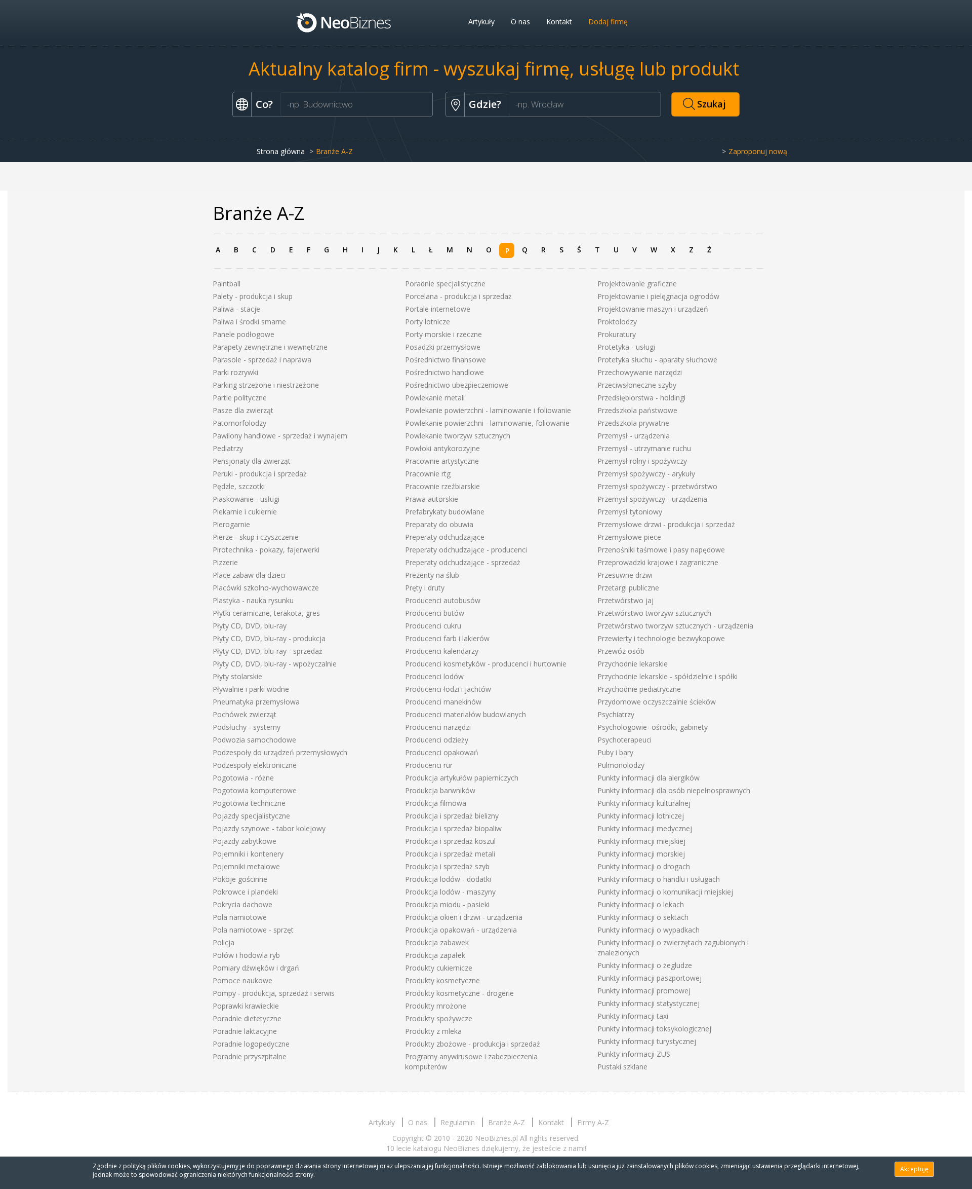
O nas (520, 21)
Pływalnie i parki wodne (251, 689)
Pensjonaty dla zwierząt (252, 461)
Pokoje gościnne (240, 879)
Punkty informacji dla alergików (648, 778)
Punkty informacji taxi (632, 1016)
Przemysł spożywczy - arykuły (646, 473)
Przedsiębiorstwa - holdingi (641, 397)
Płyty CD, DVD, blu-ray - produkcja (269, 638)
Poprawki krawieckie (246, 1006)
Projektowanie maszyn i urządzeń (652, 309)
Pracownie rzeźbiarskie (442, 486)
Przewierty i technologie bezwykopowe (661, 638)
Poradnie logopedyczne (251, 1044)
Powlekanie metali (435, 397)
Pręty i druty (424, 587)
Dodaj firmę (608, 21)
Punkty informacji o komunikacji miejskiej (665, 892)
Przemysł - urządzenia (633, 435)
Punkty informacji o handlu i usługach (658, 879)
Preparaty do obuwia (439, 524)
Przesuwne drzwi (625, 575)
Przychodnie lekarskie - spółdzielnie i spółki (667, 676)
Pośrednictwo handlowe (444, 372)
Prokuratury (616, 334)
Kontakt (559, 21)
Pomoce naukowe (242, 980)
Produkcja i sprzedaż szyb (447, 866)
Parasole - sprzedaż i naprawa (262, 359)
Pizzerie (225, 562)
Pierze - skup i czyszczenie (256, 537)
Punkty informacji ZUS (633, 1054)
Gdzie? (485, 104)
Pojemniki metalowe (246, 866)
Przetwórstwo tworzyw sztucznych (654, 613)
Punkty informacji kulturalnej (644, 803)
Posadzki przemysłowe (442, 347)
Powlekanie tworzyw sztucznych (457, 435)
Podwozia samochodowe (254, 740)
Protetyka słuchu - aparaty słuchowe (657, 359)
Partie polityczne (240, 397)
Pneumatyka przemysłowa (256, 702)
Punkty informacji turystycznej (646, 1041)
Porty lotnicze (427, 321)
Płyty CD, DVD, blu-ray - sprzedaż (267, 651)
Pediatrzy (228, 448)
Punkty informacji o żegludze (644, 965)
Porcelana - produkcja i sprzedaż (458, 296)
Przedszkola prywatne (633, 423)
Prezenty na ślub (432, 575)
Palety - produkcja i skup (253, 296)
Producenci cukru (433, 625)
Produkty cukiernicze (438, 968)
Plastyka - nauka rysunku (253, 600)
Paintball (226, 283)
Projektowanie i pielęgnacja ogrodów (658, 296)
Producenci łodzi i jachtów (448, 689)
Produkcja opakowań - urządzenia (461, 930)
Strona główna (281, 151)
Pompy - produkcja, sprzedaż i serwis (274, 993)
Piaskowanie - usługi (246, 499)
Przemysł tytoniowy (629, 511)
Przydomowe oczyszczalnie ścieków (656, 702)
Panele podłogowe (243, 334)
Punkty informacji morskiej (641, 854)
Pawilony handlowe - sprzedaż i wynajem (280, 435)
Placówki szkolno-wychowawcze (266, 587)
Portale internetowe (437, 309)
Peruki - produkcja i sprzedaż (260, 473)
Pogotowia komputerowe (255, 790)
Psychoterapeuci (624, 740)
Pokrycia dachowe (242, 904)
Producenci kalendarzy (441, 651)
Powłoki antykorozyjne (442, 448)
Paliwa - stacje (236, 309)
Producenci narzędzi (438, 727)
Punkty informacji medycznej (644, 828)
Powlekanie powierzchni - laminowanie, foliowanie (487, 423)
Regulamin (457, 1122)
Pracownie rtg (428, 473)
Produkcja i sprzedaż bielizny (452, 816)
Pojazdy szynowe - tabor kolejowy (269, 828)
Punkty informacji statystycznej (648, 1003)
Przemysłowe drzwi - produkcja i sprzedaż (666, 524)
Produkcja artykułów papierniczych (461, 778)
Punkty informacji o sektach (642, 917)
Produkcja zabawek (437, 942)
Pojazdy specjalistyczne (251, 816)
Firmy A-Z (593, 1122)
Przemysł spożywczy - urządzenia (652, 499)
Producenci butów (434, 613)
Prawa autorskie (431, 499)
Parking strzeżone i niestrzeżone (266, 385)
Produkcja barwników (440, 790)
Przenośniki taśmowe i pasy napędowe (661, 549)
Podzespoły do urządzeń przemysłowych (280, 752)
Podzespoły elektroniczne (255, 765)
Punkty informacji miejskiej (641, 841)
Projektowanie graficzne (637, 283)
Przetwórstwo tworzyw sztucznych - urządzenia (675, 625)
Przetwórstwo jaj (625, 600)
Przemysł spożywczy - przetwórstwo (657, 486)
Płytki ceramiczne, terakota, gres (266, 613)
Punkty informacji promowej (644, 990)
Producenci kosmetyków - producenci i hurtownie (485, 663)
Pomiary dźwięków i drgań (256, 968)
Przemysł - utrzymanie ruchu (644, 448)
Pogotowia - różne (243, 778)
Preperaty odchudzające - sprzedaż (462, 562)
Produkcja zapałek (435, 955)
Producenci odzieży (436, 740)
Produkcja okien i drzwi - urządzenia (463, 917)
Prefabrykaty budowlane (444, 511)
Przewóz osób (620, 651)
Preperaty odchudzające (444, 537)
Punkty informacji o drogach (643, 866)
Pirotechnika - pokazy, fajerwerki (266, 549)
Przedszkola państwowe (637, 410)
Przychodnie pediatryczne (639, 689)
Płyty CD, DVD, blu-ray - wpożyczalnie (275, 663)
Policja (223, 942)
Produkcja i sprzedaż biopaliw (453, 828)
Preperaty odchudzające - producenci (466, 549)
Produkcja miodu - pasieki (447, 904)
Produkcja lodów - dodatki (448, 879)
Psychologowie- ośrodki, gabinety (652, 727)
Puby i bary (615, 752)
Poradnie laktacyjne (245, 1031)
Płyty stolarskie (237, 676)
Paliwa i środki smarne (249, 321)
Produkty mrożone (435, 1006)
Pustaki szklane (622, 1066)
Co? (264, 104)
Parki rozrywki (235, 372)
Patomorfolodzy (239, 423)
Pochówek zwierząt (244, 714)
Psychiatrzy (615, 714)
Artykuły (481, 21)
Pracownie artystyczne (442, 461)
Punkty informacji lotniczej (640, 816)
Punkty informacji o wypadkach (648, 930)
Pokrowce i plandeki (245, 892)
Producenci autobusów (442, 600)
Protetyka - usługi (626, 347)
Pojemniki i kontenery (248, 854)
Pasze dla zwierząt (243, 410)
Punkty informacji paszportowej (649, 978)
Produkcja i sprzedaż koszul (450, 841)
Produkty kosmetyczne (442, 980)
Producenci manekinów (443, 702)
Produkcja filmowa (435, 803)
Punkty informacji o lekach (640, 904)
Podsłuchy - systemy (246, 727)
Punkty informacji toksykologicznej (654, 1028)
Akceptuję (914, 1169)
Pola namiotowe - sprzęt (253, 930)
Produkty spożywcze (438, 1018)
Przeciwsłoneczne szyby (636, 385)
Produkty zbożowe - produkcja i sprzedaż (472, 1044)
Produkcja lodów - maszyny (450, 892)
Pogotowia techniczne (249, 803)
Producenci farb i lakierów (447, 638)
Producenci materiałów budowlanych (465, 714)
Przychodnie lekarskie (632, 663)
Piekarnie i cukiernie (245, 511)
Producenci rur (429, 765)
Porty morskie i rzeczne (443, 334)
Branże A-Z (506, 1122)
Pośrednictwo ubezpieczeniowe (456, 385)
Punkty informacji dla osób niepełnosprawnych (673, 790)
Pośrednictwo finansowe (445, 359)
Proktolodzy (617, 321)
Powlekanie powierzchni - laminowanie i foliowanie (488, 410)
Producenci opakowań (441, 752)
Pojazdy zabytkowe (244, 841)
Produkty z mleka (433, 1031)
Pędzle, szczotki (239, 486)
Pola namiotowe (240, 917)
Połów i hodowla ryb (246, 955)
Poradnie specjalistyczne (445, 283)
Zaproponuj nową (757, 151)
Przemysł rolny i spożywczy (642, 461)
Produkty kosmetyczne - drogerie (459, 993)
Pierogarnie (231, 524)
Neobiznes (344, 22)
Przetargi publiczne (628, 587)
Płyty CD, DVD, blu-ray (250, 625)
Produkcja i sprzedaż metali (450, 854)
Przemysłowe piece (629, 537)
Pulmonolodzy (620, 765)
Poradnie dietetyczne (247, 1018)
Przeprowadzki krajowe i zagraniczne (657, 562)
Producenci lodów (434, 676)
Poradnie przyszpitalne (250, 1056)
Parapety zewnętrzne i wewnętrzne (270, 347)
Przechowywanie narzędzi (639, 372)
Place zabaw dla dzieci (249, 575)
